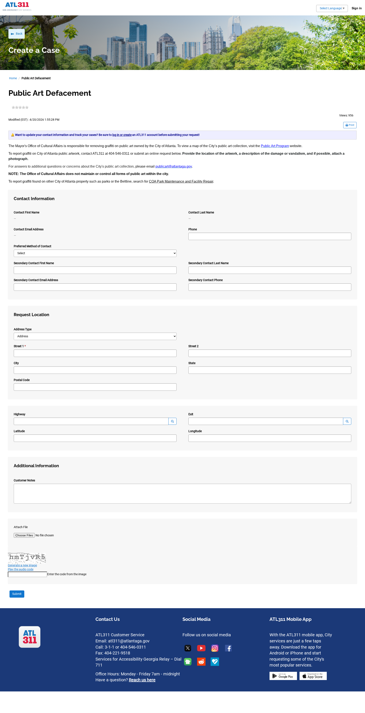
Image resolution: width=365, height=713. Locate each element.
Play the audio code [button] (20, 569)
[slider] (20, 107)
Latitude (19, 431)
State (191, 363)
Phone (192, 229)
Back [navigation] (19, 33)
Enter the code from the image (66, 574)
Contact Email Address (29, 229)
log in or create (122, 135)
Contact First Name (26, 212)
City (16, 363)
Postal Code (22, 380)
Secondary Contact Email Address (36, 280)
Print (351, 125)
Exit (190, 414)
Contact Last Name (201, 212)
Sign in (357, 8)
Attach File (21, 527)
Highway (19, 414)
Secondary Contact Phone (205, 280)
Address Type (22, 329)
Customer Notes (24, 480)
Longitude (195, 431)
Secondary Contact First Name (34, 263)
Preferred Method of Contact (32, 246)
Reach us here (142, 679)
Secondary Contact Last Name (208, 263)
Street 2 (193, 346)
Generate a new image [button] (22, 565)
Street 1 (19, 346)
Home (13, 78)
